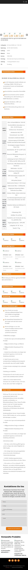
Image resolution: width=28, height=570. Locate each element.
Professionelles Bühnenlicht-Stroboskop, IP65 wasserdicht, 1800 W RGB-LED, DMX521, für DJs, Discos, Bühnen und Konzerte (7, 551)
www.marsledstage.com (18, 565)
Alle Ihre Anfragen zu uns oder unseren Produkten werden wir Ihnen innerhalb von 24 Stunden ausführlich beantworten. (14, 329)
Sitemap (8, 567)
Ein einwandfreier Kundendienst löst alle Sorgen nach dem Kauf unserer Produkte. (13, 321)
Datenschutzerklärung (17, 567)
